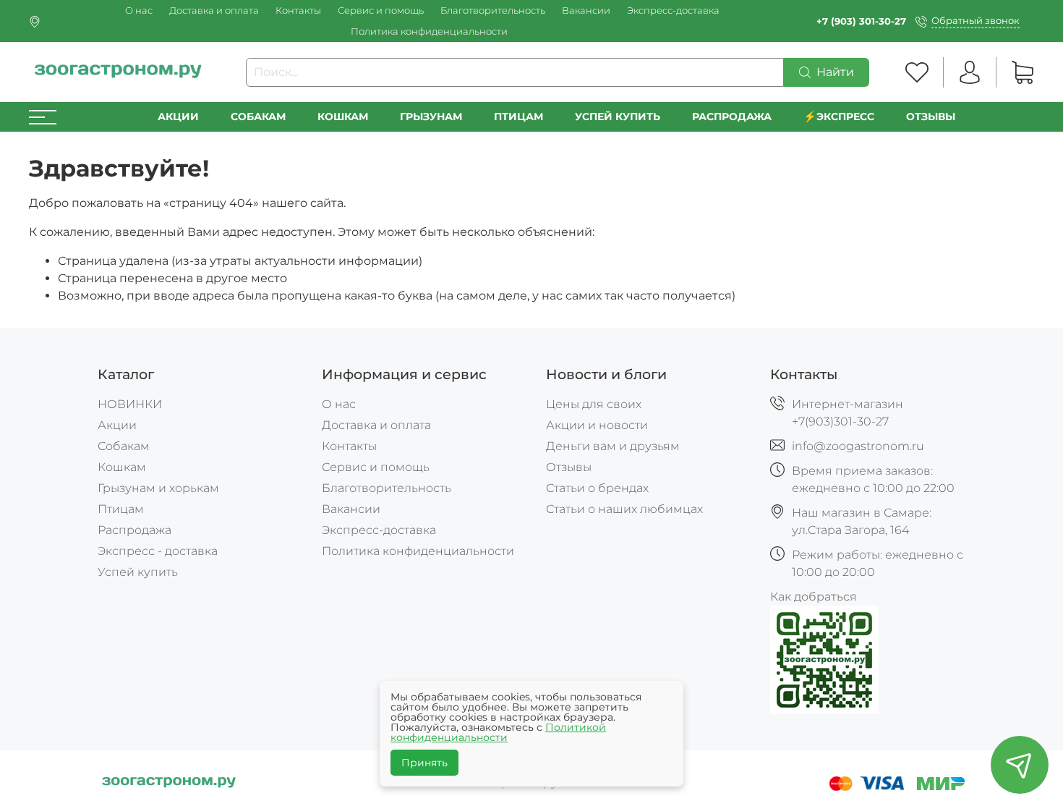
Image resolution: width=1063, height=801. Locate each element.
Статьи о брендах (597, 488)
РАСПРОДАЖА (732, 116)
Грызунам (431, 116)
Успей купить (138, 572)
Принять (424, 762)
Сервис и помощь (381, 10)
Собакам (258, 116)
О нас (139, 10)
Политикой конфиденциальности (498, 732)
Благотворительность (492, 10)
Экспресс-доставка (673, 10)
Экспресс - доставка (158, 551)
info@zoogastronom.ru (858, 446)
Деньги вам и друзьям (613, 446)
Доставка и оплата (214, 10)
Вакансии (586, 10)
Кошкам (342, 116)
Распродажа (134, 530)
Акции (178, 116)
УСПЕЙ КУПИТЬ (617, 116)
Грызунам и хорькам (158, 488)
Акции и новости (597, 425)
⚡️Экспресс (838, 116)
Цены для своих (593, 404)
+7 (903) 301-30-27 (861, 21)
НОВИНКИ (130, 404)
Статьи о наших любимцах (624, 509)
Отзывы (930, 116)
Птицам (518, 116)
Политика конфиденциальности (429, 31)
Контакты (298, 10)
